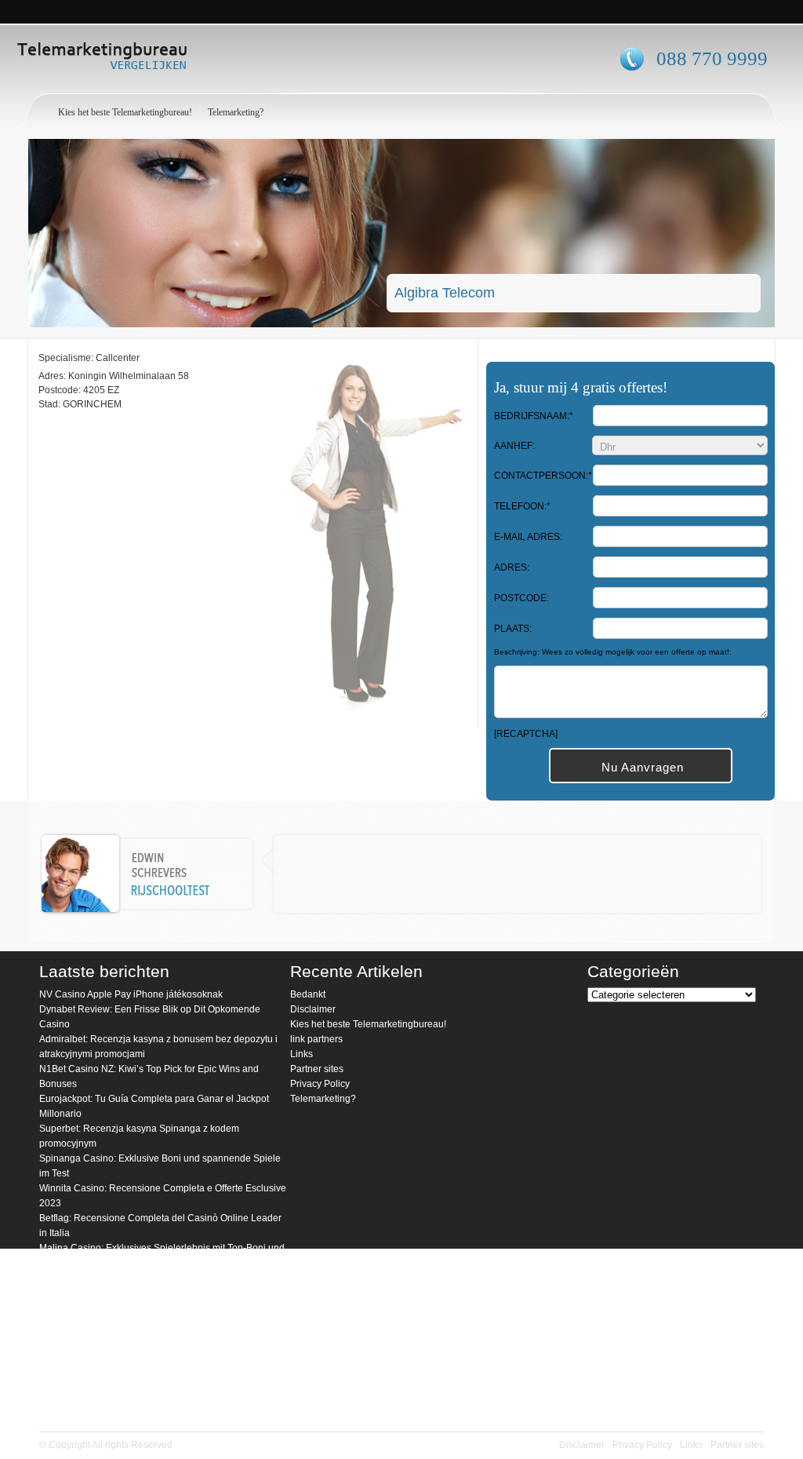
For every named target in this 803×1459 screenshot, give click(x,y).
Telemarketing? (235, 112)
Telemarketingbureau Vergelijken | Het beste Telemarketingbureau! (147, 58)
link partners (316, 1039)
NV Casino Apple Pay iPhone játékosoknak (131, 994)
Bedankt (307, 994)
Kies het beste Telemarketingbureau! (125, 112)
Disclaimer (313, 1009)
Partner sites (316, 1068)
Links (301, 1054)
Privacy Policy (320, 1083)
